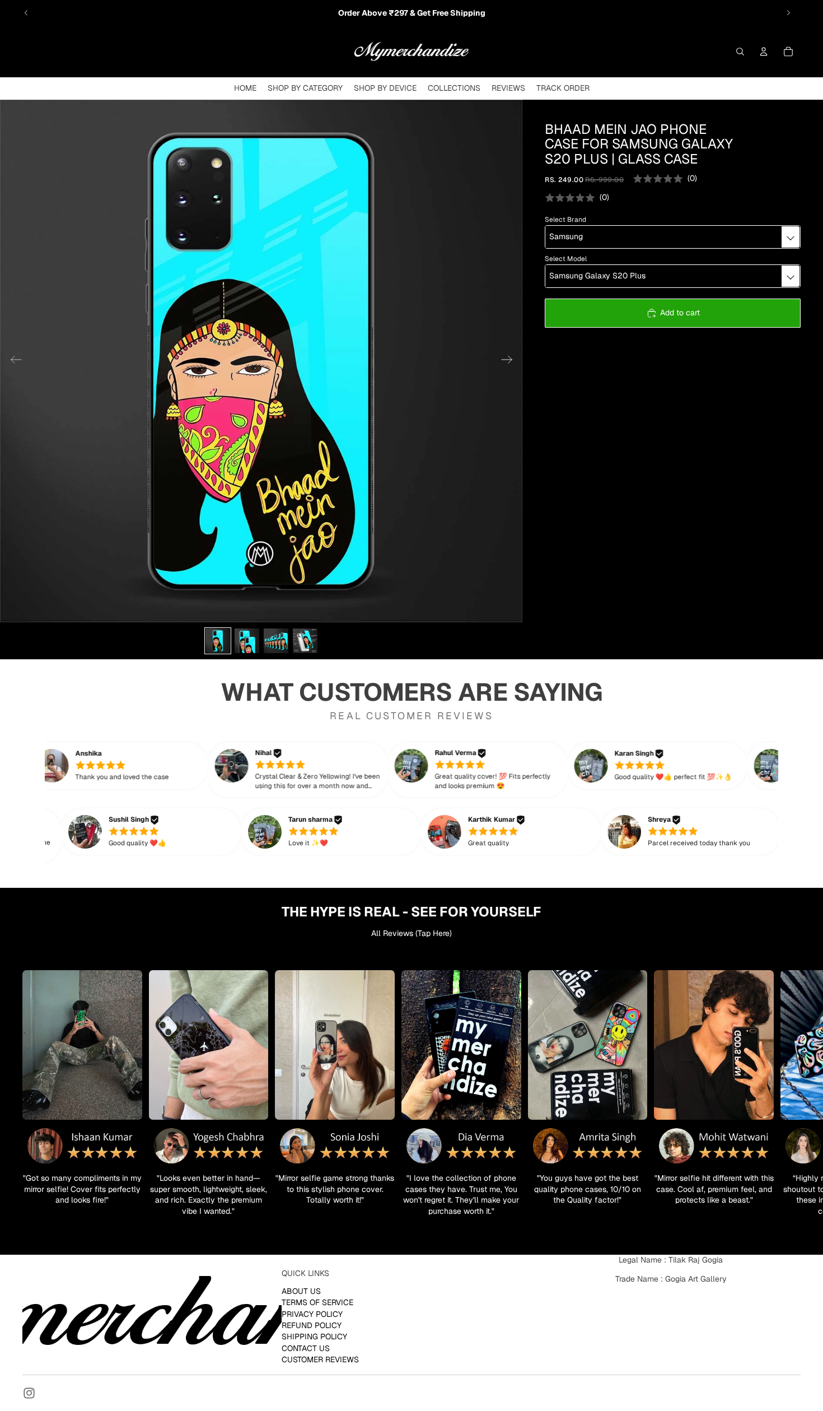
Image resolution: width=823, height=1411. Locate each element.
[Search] (740, 51)
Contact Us (306, 1348)
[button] (137, 765)
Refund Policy (312, 1325)
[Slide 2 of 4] (247, 640)
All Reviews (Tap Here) (411, 933)
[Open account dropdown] (763, 51)
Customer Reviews (320, 1359)
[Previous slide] (26, 13)
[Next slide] (788, 13)
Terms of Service (317, 1302)
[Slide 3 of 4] (276, 640)
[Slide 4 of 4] (305, 640)
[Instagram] (29, 1393)
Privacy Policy (312, 1314)
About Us (301, 1291)
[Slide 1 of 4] (217, 640)
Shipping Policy (314, 1336)
